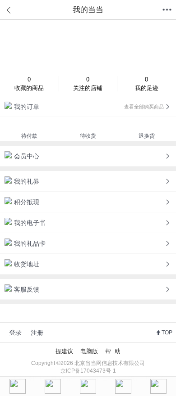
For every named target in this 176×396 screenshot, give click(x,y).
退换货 (147, 136)
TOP (167, 332)
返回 (9, 10)
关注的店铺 (87, 83)
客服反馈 (26, 289)
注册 (37, 332)
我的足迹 (146, 83)
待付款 (29, 136)
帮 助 (112, 351)
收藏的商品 (29, 83)
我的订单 (89, 106)
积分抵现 (26, 202)
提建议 (64, 351)
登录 (15, 332)
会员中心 (26, 156)
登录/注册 (88, 46)
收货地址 (26, 264)
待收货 (88, 136)
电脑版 (89, 351)
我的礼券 (26, 181)
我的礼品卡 (30, 243)
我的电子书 (30, 222)
